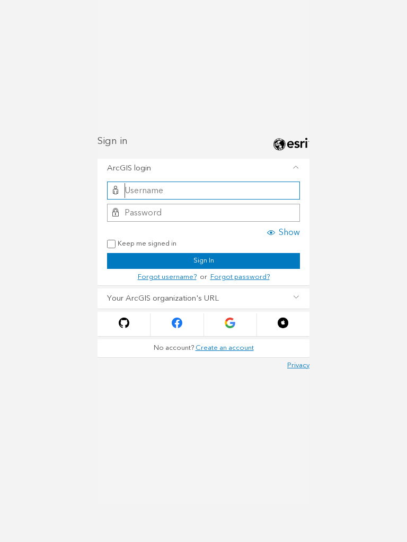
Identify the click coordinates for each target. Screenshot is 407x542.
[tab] (203, 169)
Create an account (225, 348)
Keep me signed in (147, 244)
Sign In (203, 260)
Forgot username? (167, 277)
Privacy (298, 365)
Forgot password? (240, 277)
